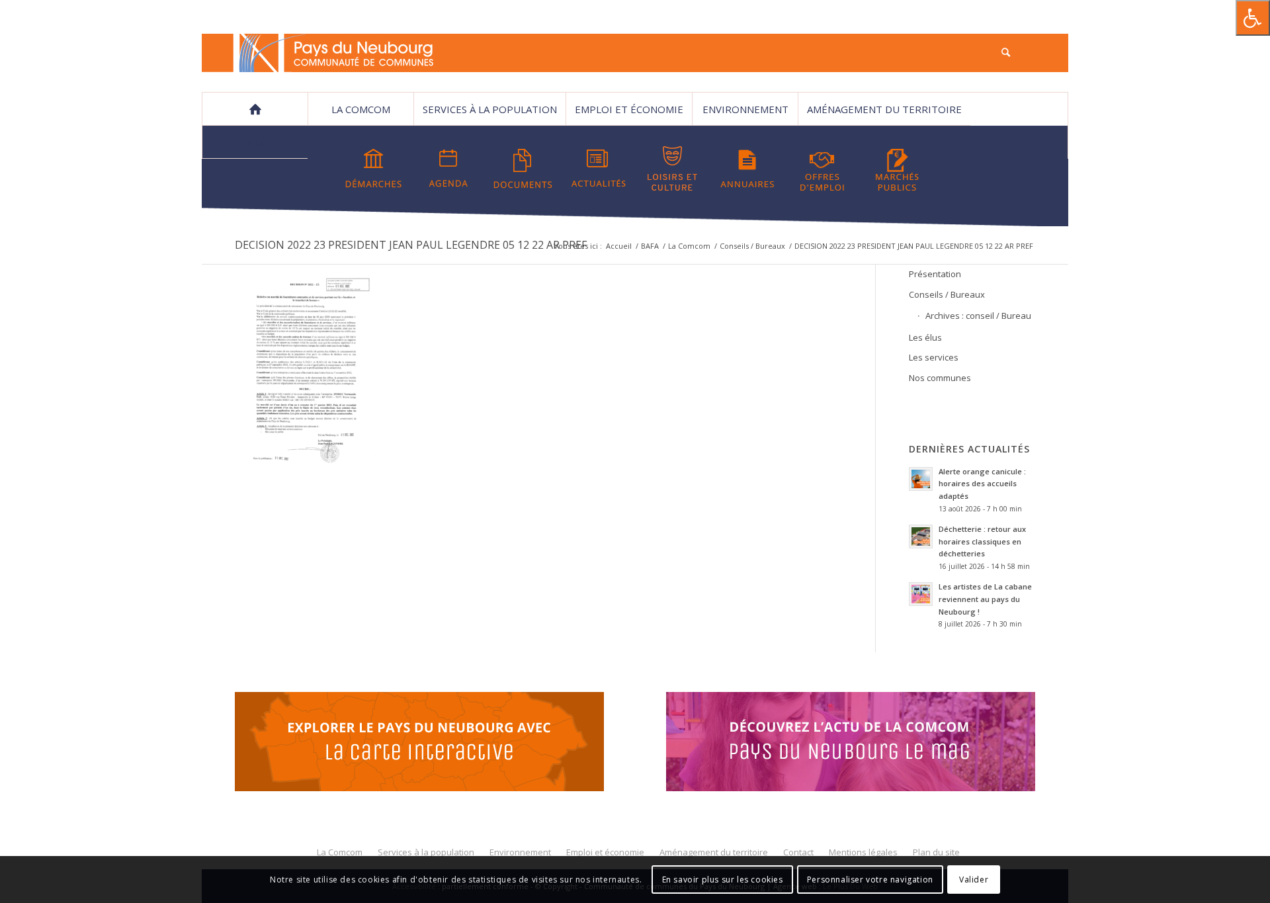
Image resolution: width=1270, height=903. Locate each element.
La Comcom (689, 246)
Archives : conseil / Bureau (978, 316)
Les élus (925, 337)
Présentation (935, 274)
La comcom (360, 109)
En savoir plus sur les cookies (722, 879)
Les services (933, 357)
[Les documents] (523, 169)
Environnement (745, 109)
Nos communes (940, 378)
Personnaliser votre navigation (870, 879)
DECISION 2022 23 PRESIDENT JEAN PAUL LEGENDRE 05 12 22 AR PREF (411, 244)
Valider (973, 879)
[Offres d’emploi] (822, 169)
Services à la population (490, 109)
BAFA (650, 246)
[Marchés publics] (897, 169)
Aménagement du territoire (884, 109)
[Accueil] (255, 109)
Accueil (619, 246)
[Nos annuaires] (747, 169)
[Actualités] (598, 169)
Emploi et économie (629, 109)
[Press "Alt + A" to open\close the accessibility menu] (1253, 18)
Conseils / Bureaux (752, 246)
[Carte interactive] (419, 743)
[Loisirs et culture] (672, 169)
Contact (255, 142)
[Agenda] (448, 169)
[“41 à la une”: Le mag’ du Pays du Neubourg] (867, 743)
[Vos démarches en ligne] (373, 169)
